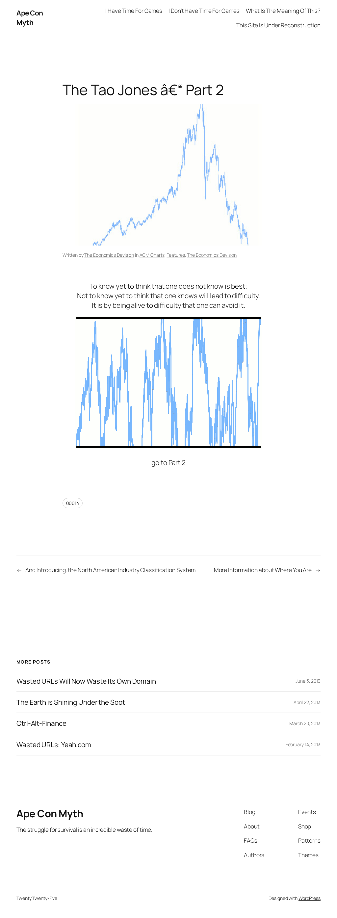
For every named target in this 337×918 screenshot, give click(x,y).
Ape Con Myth (29, 17)
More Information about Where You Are (263, 570)
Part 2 (177, 462)
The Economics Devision (109, 255)
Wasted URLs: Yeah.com (53, 744)
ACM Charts (152, 255)
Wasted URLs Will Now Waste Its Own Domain (86, 681)
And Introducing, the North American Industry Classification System (110, 570)
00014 (72, 503)
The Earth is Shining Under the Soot (70, 702)
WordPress (309, 898)
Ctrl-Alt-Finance (41, 723)
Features (176, 255)
